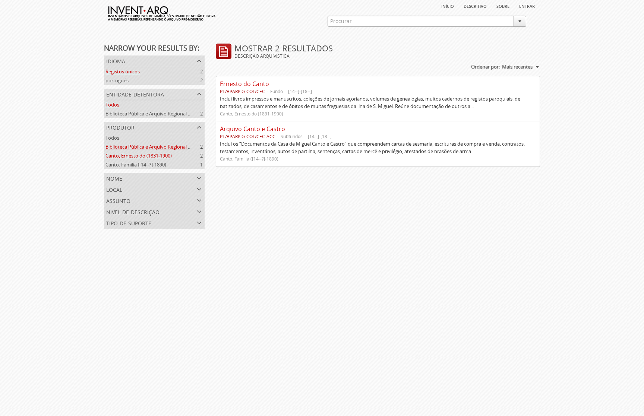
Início (447, 5)
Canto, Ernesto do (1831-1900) (138, 155)
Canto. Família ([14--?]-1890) (135, 164)
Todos (112, 104)
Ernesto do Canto (244, 84)
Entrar (527, 5)
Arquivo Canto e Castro (252, 129)
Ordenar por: (485, 66)
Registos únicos (122, 71)
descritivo (475, 5)
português (117, 80)
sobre (502, 5)
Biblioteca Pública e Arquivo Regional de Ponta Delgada (166, 113)
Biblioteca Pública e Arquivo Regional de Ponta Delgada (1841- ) (174, 146)
